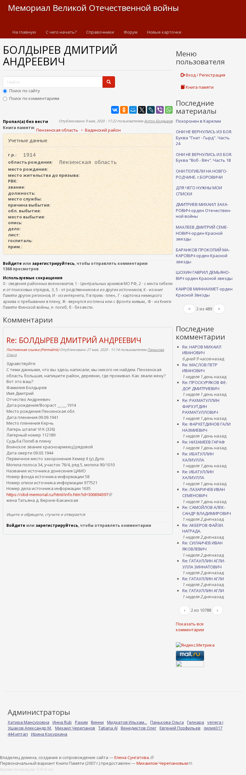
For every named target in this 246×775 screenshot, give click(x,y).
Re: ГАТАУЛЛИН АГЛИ (203, 579)
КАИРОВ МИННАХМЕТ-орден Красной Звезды (204, 292)
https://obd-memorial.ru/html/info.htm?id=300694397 (59, 494)
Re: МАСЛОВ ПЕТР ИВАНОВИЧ (199, 368)
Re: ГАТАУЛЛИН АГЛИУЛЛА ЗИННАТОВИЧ (203, 564)
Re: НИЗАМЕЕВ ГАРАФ (203, 442)
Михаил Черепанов (75, 728)
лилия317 (213, 728)
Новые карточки (164, 32)
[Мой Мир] (133, 110)
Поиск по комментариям (34, 98)
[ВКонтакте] (115, 110)
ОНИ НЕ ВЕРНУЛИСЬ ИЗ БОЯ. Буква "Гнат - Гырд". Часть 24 (204, 137)
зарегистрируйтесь (53, 263)
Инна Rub (62, 722)
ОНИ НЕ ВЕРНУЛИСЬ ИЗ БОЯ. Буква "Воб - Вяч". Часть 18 (204, 157)
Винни (97, 722)
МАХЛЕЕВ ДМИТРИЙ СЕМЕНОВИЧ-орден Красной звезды (202, 233)
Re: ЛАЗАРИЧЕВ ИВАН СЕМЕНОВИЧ (203, 492)
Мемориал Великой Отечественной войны (93, 7)
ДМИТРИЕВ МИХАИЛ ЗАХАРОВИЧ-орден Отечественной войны (203, 210)
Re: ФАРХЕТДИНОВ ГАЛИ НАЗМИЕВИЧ (206, 427)
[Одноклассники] (124, 110)
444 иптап (18, 734)
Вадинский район (103, 130)
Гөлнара (195, 722)
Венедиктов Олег (138, 728)
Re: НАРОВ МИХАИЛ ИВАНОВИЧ (201, 350)
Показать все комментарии (190, 627)
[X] (142, 110)
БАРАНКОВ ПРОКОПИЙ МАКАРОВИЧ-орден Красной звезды (203, 256)
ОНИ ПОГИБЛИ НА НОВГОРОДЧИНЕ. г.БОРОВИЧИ (201, 174)
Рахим (81, 722)
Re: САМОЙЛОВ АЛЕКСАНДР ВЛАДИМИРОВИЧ (206, 510)
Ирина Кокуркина (49, 734)
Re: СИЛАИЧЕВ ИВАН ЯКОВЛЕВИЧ (202, 546)
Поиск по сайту (24, 91)
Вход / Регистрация (205, 75)
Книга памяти (199, 87)
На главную (24, 32)
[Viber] (160, 110)
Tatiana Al (108, 728)
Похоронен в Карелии (198, 121)
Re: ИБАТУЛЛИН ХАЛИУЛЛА (198, 457)
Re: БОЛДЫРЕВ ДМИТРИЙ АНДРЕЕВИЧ (73, 340)
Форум (130, 32)
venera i (215, 722)
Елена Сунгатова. (133, 757)
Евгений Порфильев (180, 728)
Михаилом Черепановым (164, 763)
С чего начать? (61, 32)
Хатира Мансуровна (28, 722)
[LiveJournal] (151, 110)
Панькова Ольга (167, 722)
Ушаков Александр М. (30, 728)
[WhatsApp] (169, 110)
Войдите (12, 263)
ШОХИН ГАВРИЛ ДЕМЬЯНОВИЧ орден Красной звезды (204, 275)
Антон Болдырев (158, 120)
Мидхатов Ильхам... (127, 722)
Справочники (100, 32)
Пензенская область (57, 130)
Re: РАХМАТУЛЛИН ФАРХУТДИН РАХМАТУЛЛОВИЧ (200, 406)
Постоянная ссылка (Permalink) (32, 349)
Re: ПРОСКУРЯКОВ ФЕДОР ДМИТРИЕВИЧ (204, 385)
